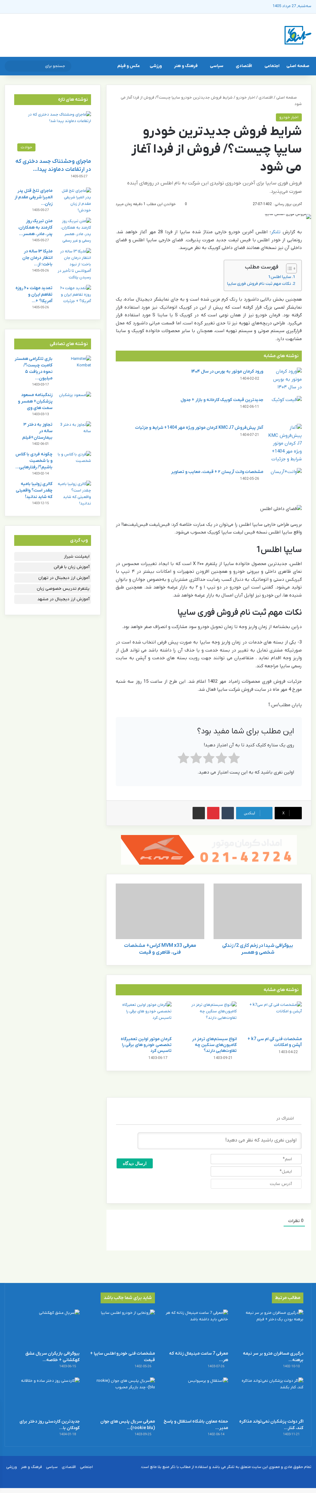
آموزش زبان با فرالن (71, 567)
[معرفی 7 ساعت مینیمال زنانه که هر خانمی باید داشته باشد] (194, 1328)
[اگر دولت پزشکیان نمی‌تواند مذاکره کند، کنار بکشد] (269, 1396)
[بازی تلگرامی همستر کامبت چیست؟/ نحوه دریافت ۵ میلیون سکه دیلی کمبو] (74, 367)
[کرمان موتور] (209, 849)
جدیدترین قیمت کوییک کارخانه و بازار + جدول (222, 400)
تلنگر (276, 232)
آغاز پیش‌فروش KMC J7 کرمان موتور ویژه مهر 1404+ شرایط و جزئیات (199, 428)
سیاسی (216, 66)
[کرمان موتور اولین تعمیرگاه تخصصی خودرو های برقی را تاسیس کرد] (144, 1017)
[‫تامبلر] (228, 813)
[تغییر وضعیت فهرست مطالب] (288, 268)
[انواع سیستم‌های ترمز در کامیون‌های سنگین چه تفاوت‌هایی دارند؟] (209, 1017)
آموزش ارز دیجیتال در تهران (63, 578)
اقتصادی (244, 66)
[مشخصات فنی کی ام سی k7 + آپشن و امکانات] (274, 1017)
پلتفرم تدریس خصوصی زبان (63, 589)
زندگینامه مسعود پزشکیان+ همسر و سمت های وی (35, 401)
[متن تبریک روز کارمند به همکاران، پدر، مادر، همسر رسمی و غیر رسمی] (74, 231)
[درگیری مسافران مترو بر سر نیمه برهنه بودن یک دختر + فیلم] (269, 1328)
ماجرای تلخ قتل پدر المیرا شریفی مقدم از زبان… (33, 197)
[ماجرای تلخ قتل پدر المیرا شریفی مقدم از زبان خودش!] (74, 200)
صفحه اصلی (297, 66)
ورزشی (156, 66)
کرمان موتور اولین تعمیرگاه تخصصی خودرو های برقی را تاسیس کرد (146, 1045)
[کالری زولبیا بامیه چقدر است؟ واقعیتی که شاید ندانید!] (74, 494)
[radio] (234, 759)
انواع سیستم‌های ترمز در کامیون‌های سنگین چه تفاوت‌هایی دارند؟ (214, 1045)
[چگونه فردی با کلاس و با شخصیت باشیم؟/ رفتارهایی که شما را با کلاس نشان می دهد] (74, 462)
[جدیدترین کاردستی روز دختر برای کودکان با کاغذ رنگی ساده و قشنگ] (46, 1396)
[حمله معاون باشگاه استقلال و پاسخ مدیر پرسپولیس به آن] (194, 1396)
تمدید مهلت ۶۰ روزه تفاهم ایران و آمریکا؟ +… (33, 294)
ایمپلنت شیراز (76, 556)
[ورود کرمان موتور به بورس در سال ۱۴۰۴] (285, 379)
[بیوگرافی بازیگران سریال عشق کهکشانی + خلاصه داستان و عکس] (46, 1328)
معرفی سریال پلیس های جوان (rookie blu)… (127, 1425)
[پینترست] (213, 813)
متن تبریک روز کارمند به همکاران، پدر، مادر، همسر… (35, 227)
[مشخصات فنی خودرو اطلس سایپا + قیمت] (121, 1328)
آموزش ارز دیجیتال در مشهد (63, 599)
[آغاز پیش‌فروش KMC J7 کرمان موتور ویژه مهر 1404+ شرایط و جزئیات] (285, 443)
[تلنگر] (298, 35)
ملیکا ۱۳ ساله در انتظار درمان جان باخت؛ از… (37, 257)
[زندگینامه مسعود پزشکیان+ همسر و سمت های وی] (74, 403)
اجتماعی (272, 66)
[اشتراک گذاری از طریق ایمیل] (199, 813)
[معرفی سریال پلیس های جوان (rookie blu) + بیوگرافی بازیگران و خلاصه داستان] (121, 1396)
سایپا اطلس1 (279, 277)
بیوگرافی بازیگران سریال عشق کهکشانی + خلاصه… (52, 1357)
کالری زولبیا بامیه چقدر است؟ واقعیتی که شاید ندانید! (34, 490)
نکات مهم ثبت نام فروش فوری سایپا (259, 283)
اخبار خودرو (245, 97)
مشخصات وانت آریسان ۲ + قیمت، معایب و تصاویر (217, 472)
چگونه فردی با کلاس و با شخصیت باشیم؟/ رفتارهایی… (33, 460)
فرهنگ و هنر (186, 66)
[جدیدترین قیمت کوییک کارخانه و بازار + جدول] (285, 407)
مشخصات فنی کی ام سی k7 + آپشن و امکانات (274, 1042)
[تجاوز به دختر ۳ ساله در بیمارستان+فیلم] (74, 433)
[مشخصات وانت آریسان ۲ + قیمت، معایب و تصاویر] (285, 479)
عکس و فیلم (128, 66)
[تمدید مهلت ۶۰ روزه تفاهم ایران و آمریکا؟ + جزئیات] (74, 296)
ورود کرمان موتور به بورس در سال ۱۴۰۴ (227, 371)
